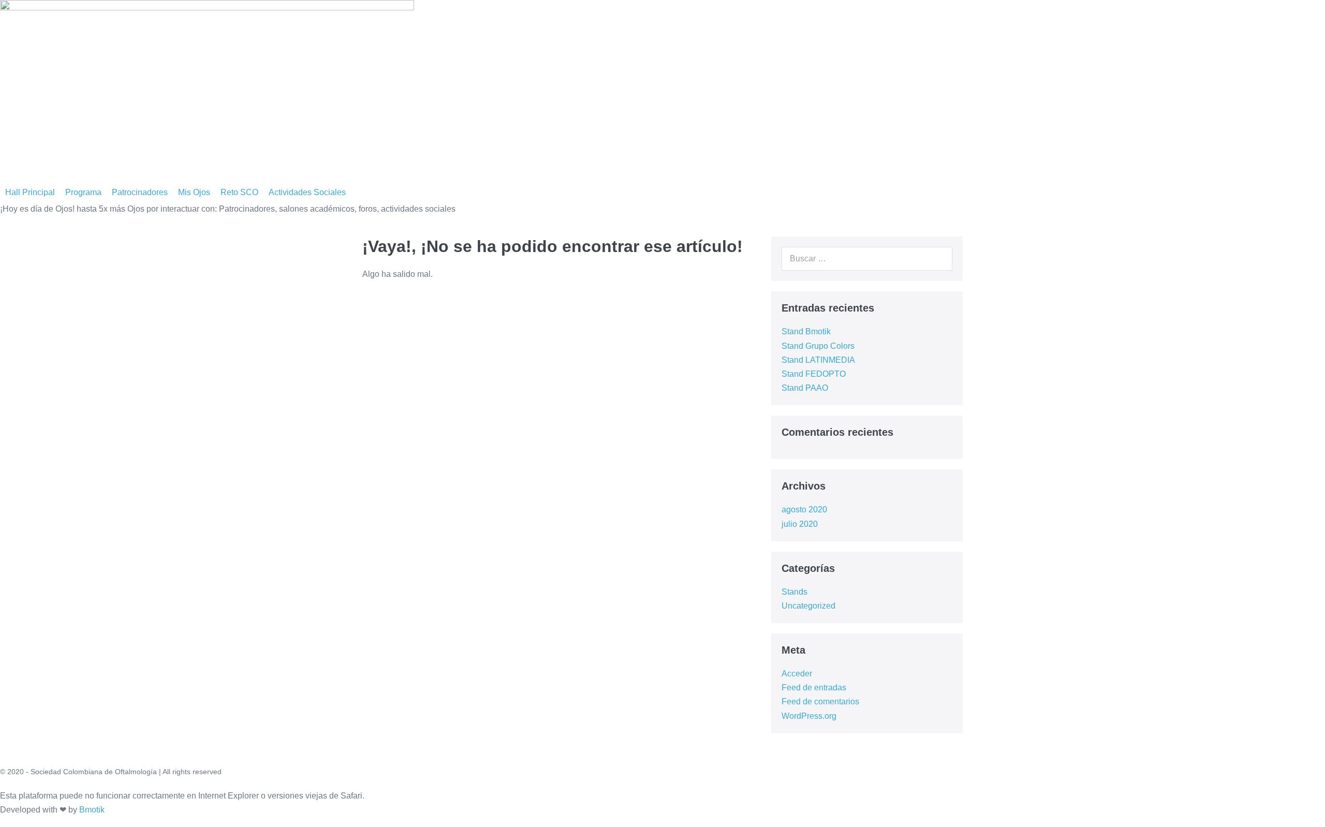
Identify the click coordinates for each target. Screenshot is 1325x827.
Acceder (797, 673)
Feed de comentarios (820, 701)
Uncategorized (808, 605)
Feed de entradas (814, 687)
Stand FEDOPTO (814, 374)
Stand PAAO (805, 387)
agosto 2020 (804, 509)
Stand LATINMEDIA (818, 360)
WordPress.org (809, 716)
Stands (794, 591)
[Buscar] (939, 258)
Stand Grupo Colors (818, 346)
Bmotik (92, 809)
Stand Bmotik (806, 331)
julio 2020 (800, 524)
